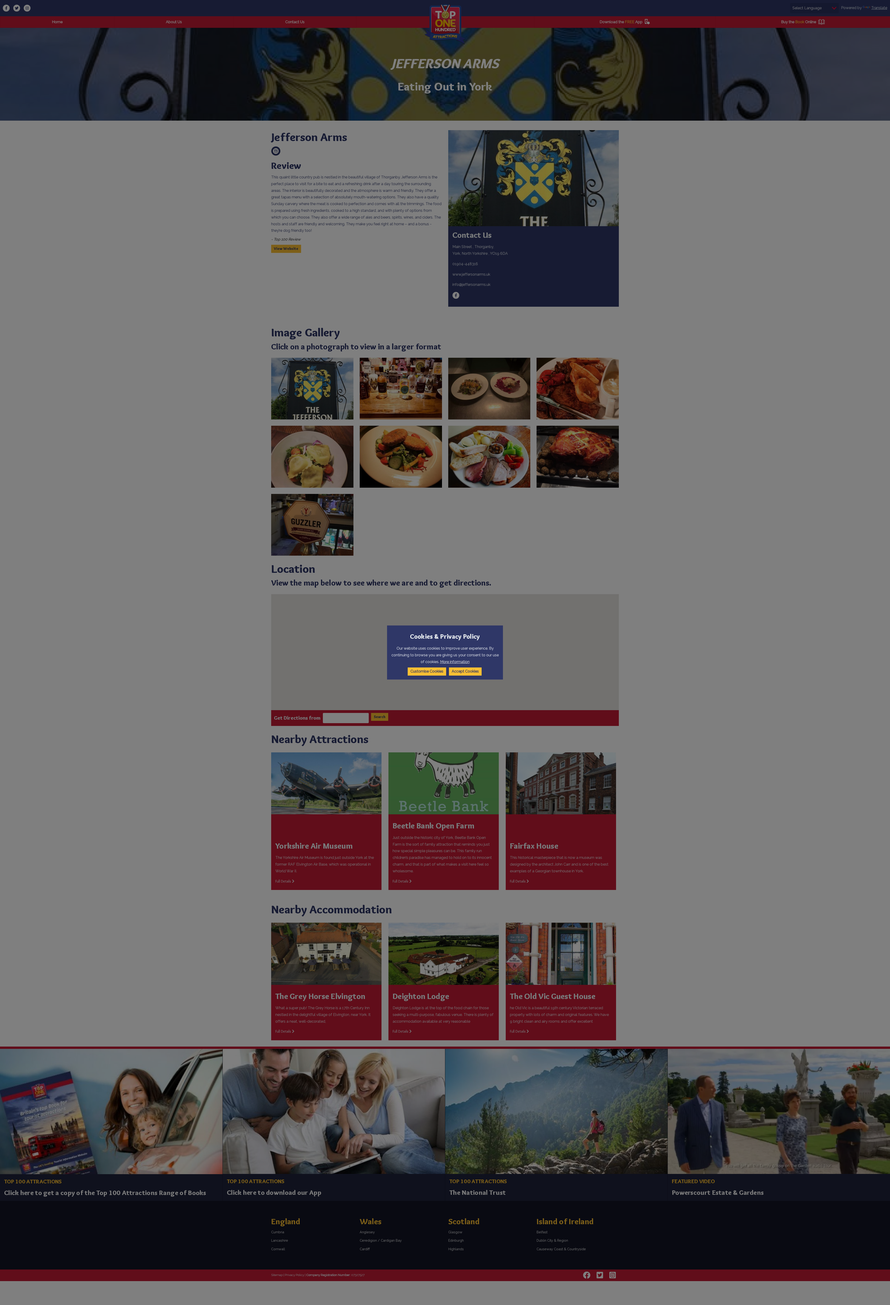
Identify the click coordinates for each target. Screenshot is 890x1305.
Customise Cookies (426, 671)
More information (455, 662)
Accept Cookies (465, 671)
